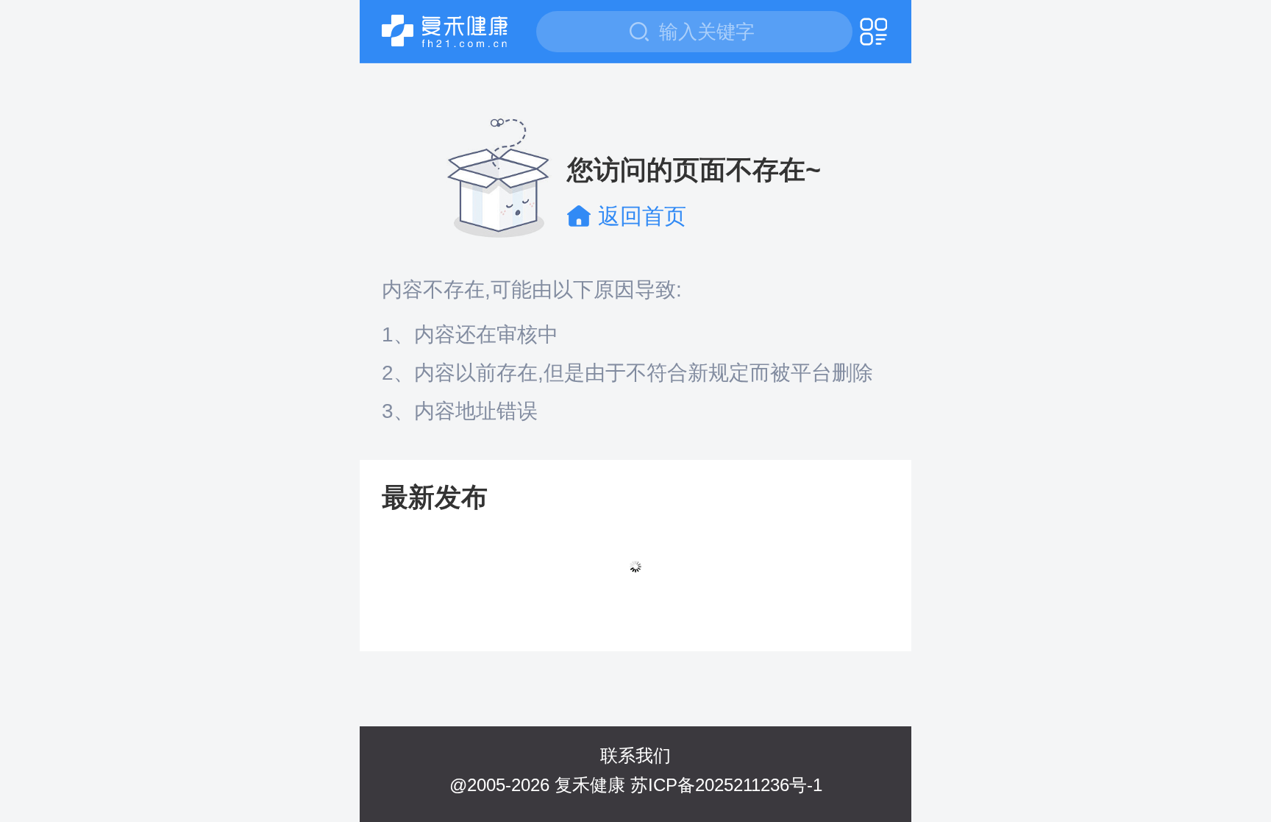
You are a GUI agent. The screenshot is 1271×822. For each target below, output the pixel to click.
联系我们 (635, 755)
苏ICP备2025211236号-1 (726, 785)
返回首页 (642, 216)
